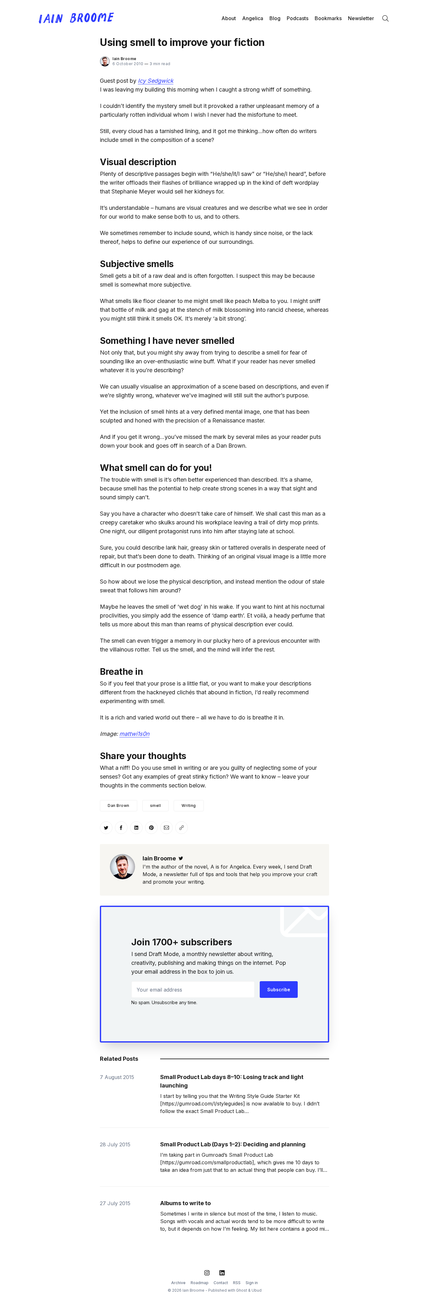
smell (155, 805)
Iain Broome (124, 58)
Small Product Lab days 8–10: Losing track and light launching (231, 1081)
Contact (221, 1282)
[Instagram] (207, 1273)
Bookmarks (328, 18)
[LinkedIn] (222, 1273)
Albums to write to (185, 1203)
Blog (274, 18)
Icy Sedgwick (155, 80)
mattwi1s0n (134, 733)
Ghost (241, 1290)
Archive (178, 1282)
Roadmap (200, 1282)
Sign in (252, 1282)
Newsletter (361, 18)
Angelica (252, 18)
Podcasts (297, 18)
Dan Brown (118, 805)
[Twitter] (181, 858)
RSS (237, 1282)
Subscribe (278, 989)
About (228, 18)
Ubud (257, 1290)
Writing (189, 805)
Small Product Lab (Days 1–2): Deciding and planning (233, 1144)
